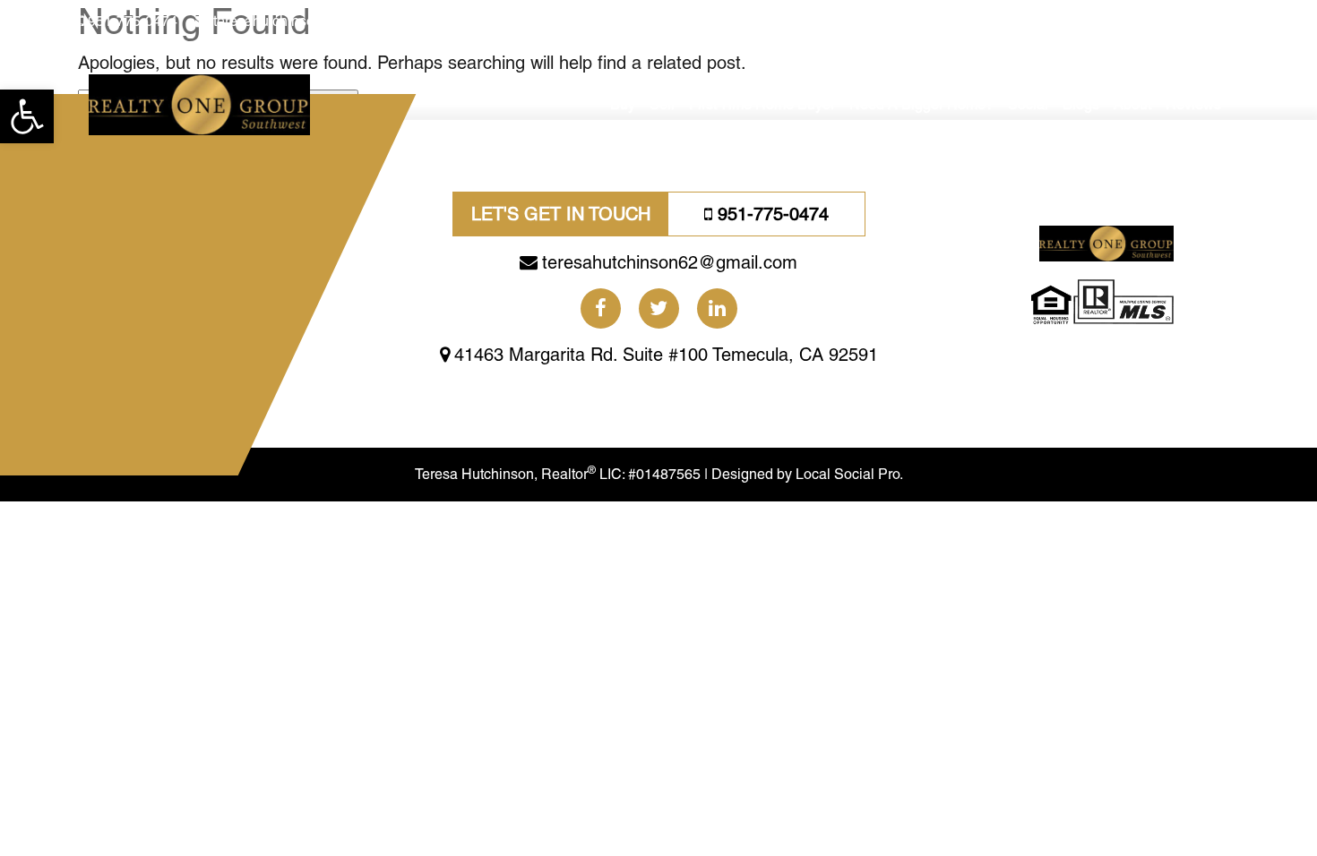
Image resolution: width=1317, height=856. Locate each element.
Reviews (1193, 104)
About (1132, 104)
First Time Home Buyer (762, 104)
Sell (662, 104)
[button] (27, 116)
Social (1028, 104)
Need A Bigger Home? (921, 104)
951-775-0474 (132, 21)
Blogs (1081, 104)
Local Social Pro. (849, 474)
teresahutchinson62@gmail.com (315, 21)
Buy (622, 104)
